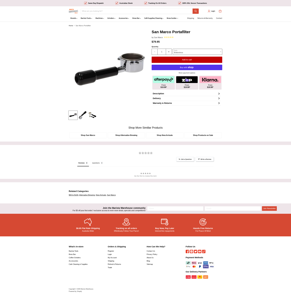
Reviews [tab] (81, 163)
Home (71, 25)
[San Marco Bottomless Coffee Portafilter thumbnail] (73, 115)
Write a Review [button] (206, 159)
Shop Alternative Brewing (126, 135)
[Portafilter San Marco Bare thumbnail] (92, 115)
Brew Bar (136, 18)
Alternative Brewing (87, 195)
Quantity (155, 47)
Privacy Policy (152, 254)
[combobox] (137, 11)
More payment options (187, 73)
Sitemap (150, 264)
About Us (150, 258)
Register (111, 251)
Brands (73, 18)
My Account (112, 258)
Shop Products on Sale (203, 135)
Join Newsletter (269, 208)
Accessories (123, 18)
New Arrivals (101, 195)
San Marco (158, 37)
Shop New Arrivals (165, 135)
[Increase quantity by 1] (169, 52)
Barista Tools (86, 18)
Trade (110, 267)
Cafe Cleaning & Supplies (78, 264)
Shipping (190, 18)
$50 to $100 (73, 195)
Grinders (110, 18)
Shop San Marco (88, 135)
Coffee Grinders (75, 258)
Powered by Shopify (75, 291)
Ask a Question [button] (186, 159)
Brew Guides (172, 18)
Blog (148, 261)
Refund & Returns (114, 264)
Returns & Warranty (205, 18)
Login (110, 254)
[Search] (196, 11)
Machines (99, 18)
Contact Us (151, 251)
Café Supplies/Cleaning (153, 18)
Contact (219, 18)
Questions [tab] (96, 163)
